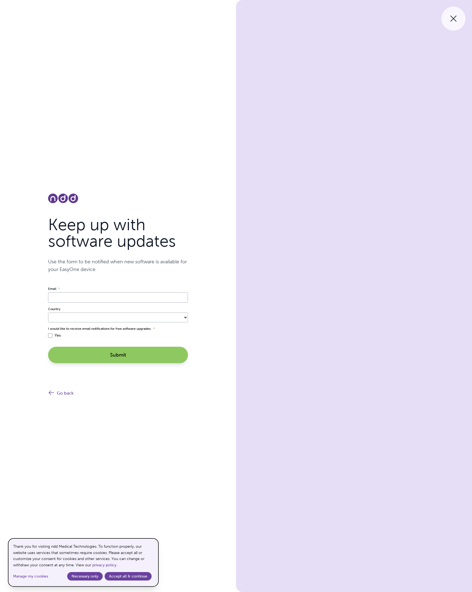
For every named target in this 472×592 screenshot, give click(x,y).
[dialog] (83, 562)
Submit (118, 355)
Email (54, 289)
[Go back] (453, 19)
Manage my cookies (30, 576)
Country (54, 309)
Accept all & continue (128, 576)
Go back (65, 393)
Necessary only (85, 576)
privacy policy (104, 565)
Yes (58, 335)
